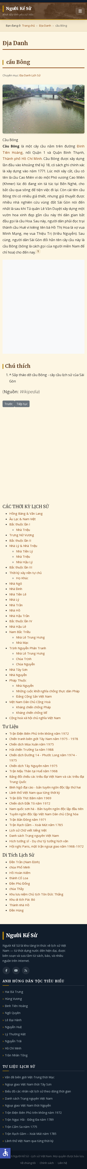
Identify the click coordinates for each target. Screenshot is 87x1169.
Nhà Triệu (23, 530)
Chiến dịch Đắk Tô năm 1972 (29, 803)
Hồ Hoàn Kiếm (19, 873)
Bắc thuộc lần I (19, 524)
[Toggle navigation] (80, 11)
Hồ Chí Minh (13, 1048)
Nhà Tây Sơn (18, 669)
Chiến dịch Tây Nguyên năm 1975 (33, 766)
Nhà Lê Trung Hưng (30, 637)
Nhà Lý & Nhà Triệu (23, 546)
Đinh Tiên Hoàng (16, 1006)
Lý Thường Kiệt (15, 1034)
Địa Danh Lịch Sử (29, 75)
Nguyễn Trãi (13, 1041)
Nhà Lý (14, 599)
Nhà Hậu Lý (24, 562)
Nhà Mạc (22, 642)
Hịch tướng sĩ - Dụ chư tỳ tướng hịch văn (38, 841)
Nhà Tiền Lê (17, 594)
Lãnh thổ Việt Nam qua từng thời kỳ (34, 792)
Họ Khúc (22, 578)
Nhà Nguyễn (18, 675)
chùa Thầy (16, 889)
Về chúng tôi (28, 1163)
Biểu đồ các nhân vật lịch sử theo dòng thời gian (38, 1091)
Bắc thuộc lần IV (20, 621)
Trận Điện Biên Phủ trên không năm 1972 (39, 733)
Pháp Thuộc (17, 680)
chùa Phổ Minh (19, 867)
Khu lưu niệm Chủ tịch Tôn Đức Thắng (36, 894)
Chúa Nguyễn (25, 664)
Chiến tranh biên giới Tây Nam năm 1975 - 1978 (43, 739)
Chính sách (47, 1163)
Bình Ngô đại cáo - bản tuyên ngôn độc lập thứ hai (45, 787)
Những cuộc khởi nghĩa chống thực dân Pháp (48, 691)
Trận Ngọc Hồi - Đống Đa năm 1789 (29, 1120)
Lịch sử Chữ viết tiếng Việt (28, 830)
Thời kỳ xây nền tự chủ (25, 573)
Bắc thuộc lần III (20, 567)
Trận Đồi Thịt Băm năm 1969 (30, 798)
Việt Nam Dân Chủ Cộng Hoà (29, 702)
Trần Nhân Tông (16, 1055)
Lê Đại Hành (13, 1020)
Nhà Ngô (15, 583)
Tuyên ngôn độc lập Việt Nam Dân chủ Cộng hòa (43, 814)
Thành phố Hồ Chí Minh (22, 158)
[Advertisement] (43, 306)
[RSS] (26, 970)
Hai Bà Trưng (14, 992)
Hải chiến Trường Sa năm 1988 (31, 749)
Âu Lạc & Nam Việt (22, 519)
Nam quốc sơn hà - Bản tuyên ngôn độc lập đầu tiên (46, 809)
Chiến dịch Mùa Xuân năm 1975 (31, 744)
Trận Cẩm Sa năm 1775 (21, 1127)
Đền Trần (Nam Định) (24, 862)
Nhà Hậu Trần (19, 616)
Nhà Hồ (14, 610)
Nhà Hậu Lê (17, 626)
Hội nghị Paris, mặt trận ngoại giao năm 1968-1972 (46, 846)
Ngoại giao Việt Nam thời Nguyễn (28, 1105)
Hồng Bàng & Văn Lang (26, 513)
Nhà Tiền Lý (24, 551)
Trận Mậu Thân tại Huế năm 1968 (33, 771)
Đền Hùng (16, 910)
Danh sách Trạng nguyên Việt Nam (34, 835)
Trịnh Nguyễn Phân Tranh (27, 648)
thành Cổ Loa (18, 878)
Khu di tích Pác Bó (22, 899)
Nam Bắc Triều (19, 632)
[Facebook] (6, 970)
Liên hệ (62, 1163)
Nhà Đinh (15, 589)
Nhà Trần (16, 605)
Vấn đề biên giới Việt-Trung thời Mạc (29, 1077)
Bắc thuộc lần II (20, 540)
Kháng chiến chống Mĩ (31, 712)
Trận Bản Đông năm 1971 (27, 819)
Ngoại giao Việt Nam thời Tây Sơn (28, 1084)
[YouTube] (16, 970)
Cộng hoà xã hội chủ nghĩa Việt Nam (35, 718)
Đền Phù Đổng (19, 883)
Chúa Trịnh (23, 659)
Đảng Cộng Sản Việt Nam (34, 696)
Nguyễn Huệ (13, 1027)
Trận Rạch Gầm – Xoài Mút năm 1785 (36, 825)
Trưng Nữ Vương (21, 535)
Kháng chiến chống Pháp (33, 707)
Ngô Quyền (12, 1013)
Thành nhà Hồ (19, 905)
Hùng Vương (13, 999)
